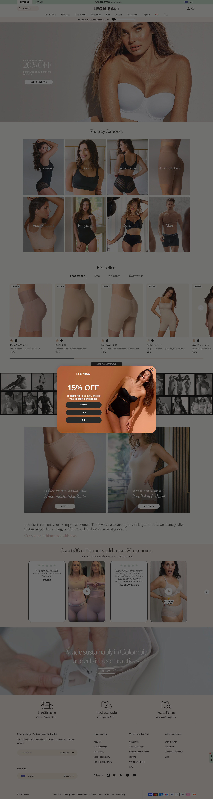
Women (83, 405)
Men (84, 412)
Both (83, 420)
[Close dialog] (151, 369)
